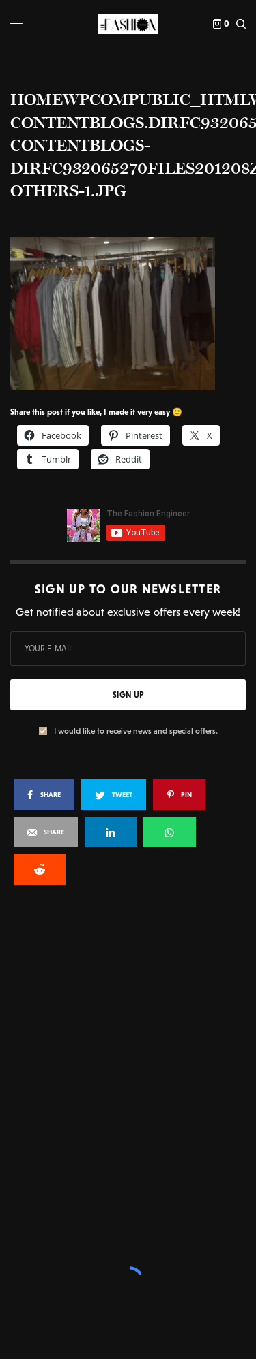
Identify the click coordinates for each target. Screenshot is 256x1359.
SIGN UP (128, 695)
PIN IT (135, 313)
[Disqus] (128, 1079)
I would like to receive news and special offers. (136, 731)
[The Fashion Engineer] (128, 24)
